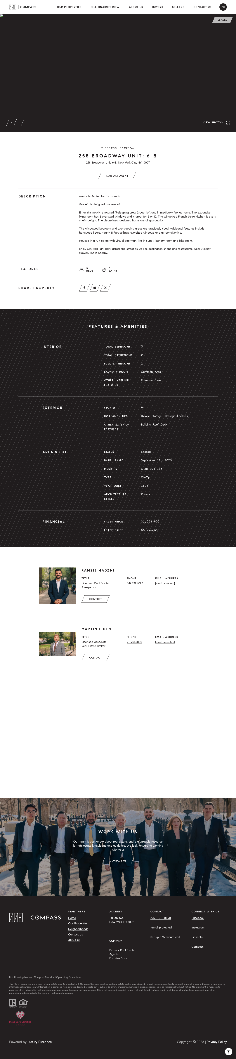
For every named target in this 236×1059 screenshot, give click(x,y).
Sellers (178, 7)
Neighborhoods (78, 929)
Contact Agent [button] (117, 175)
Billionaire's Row (105, 7)
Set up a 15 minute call (165, 937)
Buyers (157, 7)
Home (72, 918)
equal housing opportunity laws (163, 983)
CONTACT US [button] (118, 860)
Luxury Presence (39, 1042)
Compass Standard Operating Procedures (57, 977)
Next (19, 122)
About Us (136, 7)
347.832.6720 (135, 583)
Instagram (198, 927)
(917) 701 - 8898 (160, 918)
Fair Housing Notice (20, 977)
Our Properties (69, 7)
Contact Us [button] (202, 7)
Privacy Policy (217, 1042)
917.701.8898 (134, 642)
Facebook (198, 918)
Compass (198, 946)
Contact (95, 599)
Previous (11, 122)
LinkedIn (197, 937)
